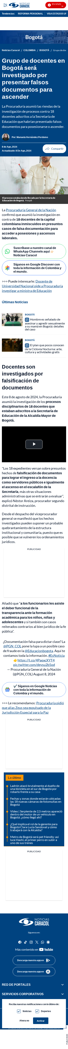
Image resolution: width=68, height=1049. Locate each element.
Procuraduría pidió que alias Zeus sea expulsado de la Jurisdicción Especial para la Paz (33, 707)
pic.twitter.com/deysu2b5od (34, 665)
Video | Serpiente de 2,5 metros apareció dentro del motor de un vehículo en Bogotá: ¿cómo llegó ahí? (36, 814)
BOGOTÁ (44, 50)
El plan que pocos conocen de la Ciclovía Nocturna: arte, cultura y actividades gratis (44, 348)
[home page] (34, 922)
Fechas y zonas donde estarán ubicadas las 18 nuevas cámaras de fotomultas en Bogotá (35, 801)
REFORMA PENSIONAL (30, 13)
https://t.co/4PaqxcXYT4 (36, 660)
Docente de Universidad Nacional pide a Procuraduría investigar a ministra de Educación (32, 286)
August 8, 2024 (44, 674)
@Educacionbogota (39, 651)
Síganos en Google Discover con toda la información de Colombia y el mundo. (37, 267)
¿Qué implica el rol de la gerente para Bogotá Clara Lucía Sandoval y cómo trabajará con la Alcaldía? (33, 827)
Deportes (46, 1011)
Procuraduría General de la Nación (31, 210)
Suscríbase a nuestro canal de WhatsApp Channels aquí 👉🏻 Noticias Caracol (34, 251)
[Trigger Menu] (5, 5)
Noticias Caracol (11, 50)
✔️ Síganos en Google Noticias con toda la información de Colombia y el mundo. (35, 689)
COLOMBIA (29, 50)
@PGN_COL (12, 646)
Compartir (54, 148)
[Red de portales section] (62, 984)
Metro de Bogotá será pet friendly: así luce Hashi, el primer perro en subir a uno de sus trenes (34, 840)
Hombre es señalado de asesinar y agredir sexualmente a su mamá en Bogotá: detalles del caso (45, 324)
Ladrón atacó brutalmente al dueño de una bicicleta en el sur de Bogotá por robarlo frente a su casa (35, 788)
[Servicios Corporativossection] (62, 994)
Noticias (27, 1011)
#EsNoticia (56, 655)
